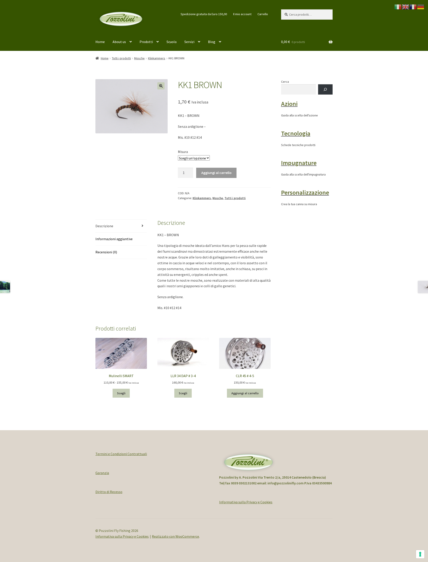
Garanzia (102, 473)
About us (119, 41)
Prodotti (146, 41)
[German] (421, 6)
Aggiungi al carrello (216, 172)
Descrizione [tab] (104, 226)
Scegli (121, 393)
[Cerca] (325, 89)
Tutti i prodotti (121, 58)
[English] (405, 6)
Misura (183, 151)
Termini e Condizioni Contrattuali (121, 454)
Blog (211, 41)
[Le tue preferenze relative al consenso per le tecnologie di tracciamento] (420, 554)
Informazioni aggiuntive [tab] (114, 239)
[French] (413, 6)
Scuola (172, 41)
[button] (161, 85)
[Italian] (398, 6)
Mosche (139, 58)
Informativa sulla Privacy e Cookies (245, 502)
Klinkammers (156, 58)
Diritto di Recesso (108, 492)
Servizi (189, 41)
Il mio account (242, 14)
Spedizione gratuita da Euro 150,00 (204, 14)
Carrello (262, 14)
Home (100, 41)
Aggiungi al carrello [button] (245, 393)
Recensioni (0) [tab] (106, 252)
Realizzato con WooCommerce (175, 536)
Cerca (285, 82)
